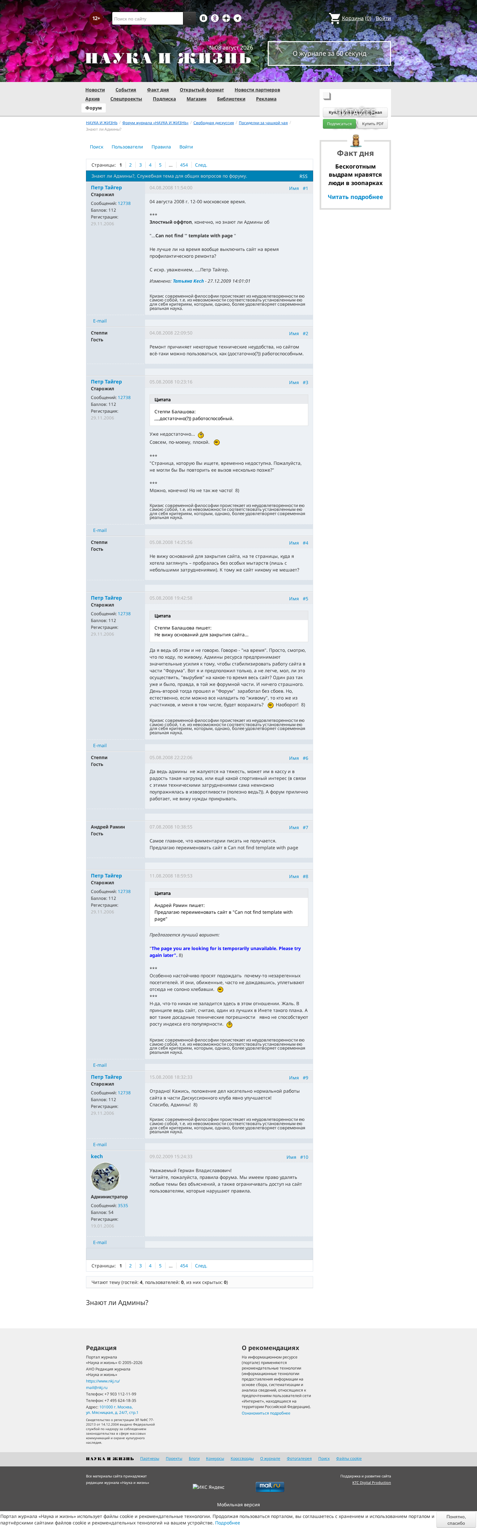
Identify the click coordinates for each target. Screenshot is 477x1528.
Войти (383, 18)
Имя (294, 188)
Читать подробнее (355, 197)
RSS (304, 176)
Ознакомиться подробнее (266, 1413)
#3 (305, 382)
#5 (305, 598)
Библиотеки (231, 99)
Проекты (174, 1458)
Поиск (96, 147)
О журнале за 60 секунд (329, 53)
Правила (161, 147)
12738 (124, 203)
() (356, 18)
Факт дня (158, 90)
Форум (93, 108)
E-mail (100, 321)
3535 (123, 1205)
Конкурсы (215, 1458)
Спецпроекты (126, 99)
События (126, 90)
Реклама (266, 99)
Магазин (196, 99)
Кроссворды (242, 1458)
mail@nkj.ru (96, 1387)
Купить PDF (373, 123)
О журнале (270, 1458)
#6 (305, 758)
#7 (305, 827)
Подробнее (227, 1523)
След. (201, 165)
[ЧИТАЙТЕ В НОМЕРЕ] (355, 76)
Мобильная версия (238, 1504)
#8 (305, 876)
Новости (95, 90)
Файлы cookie (349, 1458)
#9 (305, 1077)
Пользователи (127, 147)
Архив (92, 99)
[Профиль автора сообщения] (105, 1176)
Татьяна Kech (188, 281)
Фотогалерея (299, 1458)
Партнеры (149, 1458)
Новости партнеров (257, 90)
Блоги (194, 1458)
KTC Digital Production (371, 1482)
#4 (305, 543)
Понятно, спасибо (456, 1519)
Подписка (164, 99)
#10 (304, 1157)
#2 (305, 333)
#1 (305, 188)
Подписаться (339, 123)
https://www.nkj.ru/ (103, 1381)
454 (184, 165)
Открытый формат (202, 90)
